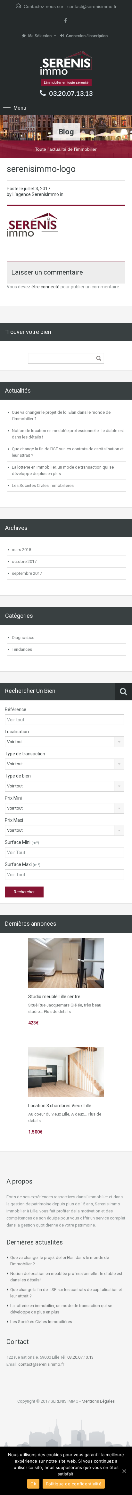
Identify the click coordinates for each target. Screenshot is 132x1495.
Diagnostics (23, 637)
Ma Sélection (40, 36)
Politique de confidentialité (74, 1483)
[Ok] (124, 1471)
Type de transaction (25, 753)
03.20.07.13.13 (71, 93)
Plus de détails (57, 1011)
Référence (15, 709)
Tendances (22, 649)
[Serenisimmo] (66, 63)
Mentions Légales (98, 1401)
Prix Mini (13, 798)
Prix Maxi (14, 820)
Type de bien (18, 775)
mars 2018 (21, 549)
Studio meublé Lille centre (54, 996)
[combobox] (64, 741)
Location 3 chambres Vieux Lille (59, 1105)
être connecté (45, 286)
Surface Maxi (22, 864)
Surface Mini (22, 842)
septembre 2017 (27, 573)
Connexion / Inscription (87, 36)
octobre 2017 (24, 561)
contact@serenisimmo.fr (92, 6)
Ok (33, 1483)
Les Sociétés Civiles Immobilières (43, 485)
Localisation (17, 731)
